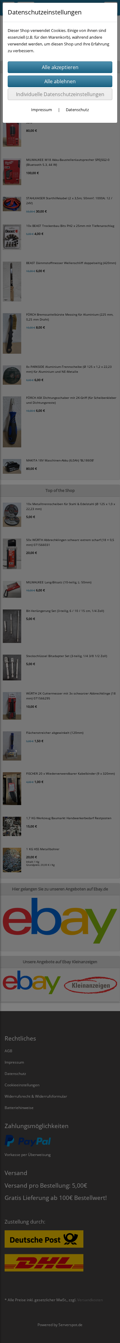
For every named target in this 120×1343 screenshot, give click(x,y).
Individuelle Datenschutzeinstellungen (60, 94)
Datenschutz (77, 109)
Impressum (41, 109)
